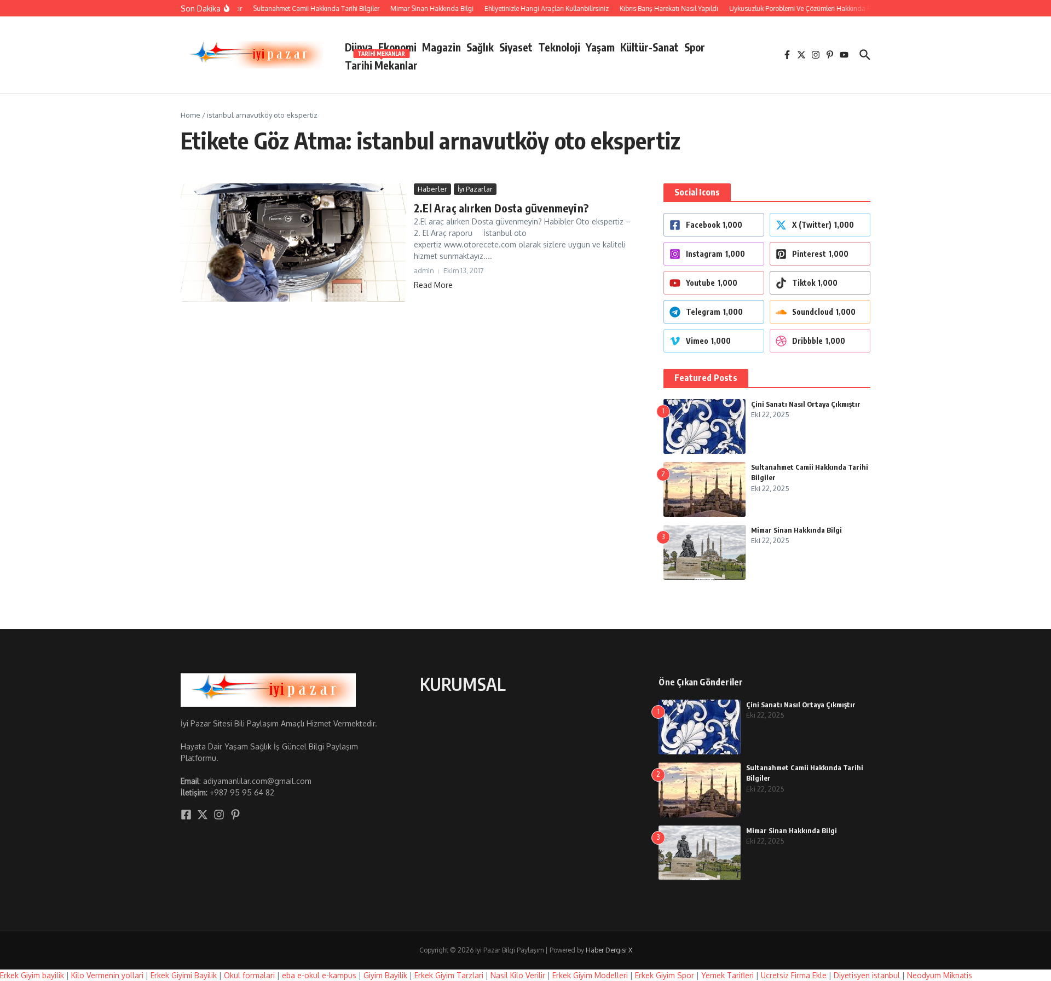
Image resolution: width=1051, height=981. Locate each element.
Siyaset (516, 47)
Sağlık (480, 47)
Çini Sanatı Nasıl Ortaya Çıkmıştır (806, 404)
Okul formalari (249, 975)
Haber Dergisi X (609, 950)
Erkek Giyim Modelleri (590, 975)
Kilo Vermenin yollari (107, 975)
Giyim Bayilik (385, 975)
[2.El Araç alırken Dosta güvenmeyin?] (293, 242)
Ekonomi (397, 47)
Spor (694, 47)
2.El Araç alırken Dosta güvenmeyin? (501, 208)
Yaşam (600, 47)
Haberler (432, 188)
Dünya (359, 47)
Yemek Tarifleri (727, 975)
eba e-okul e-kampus (319, 975)
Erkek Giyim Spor (664, 975)
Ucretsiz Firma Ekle (794, 975)
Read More (433, 285)
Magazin (441, 47)
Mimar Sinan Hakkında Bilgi (796, 530)
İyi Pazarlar (475, 188)
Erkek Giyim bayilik (32, 975)
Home (190, 115)
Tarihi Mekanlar (381, 63)
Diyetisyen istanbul (867, 975)
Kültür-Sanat (649, 47)
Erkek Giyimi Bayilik (184, 975)
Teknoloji (559, 47)
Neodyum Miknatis (939, 975)
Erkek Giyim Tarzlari (448, 975)
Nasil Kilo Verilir (517, 975)
